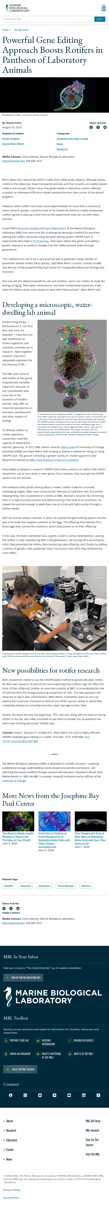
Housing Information (48, 1042)
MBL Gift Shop (93, 1121)
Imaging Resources (84, 1040)
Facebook (10, 1095)
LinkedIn (83, 1095)
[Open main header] (104, 9)
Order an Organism (20, 1053)
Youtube (69, 1095)
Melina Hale (68, 447)
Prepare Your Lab (19, 1040)
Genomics (44, 885)
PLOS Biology (41, 241)
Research (62, 149)
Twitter (98, 1095)
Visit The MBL (93, 1154)
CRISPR (8, 885)
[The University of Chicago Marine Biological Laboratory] (17, 8)
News (60, 143)
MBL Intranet (92, 1130)
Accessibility (11, 1197)
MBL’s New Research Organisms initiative (53, 460)
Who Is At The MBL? (83, 1053)
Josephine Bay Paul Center (72, 138)
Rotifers (86, 885)
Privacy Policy (11, 1189)
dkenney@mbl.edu (13, 161)
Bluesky (40, 1095)
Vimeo (54, 1095)
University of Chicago (14, 780)
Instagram (25, 1095)
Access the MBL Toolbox (23, 1069)
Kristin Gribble (30, 228)
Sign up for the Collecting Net (25, 977)
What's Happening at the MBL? (51, 1055)
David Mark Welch (55, 228)
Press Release (66, 885)
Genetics (26, 885)
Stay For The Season (92, 1142)
